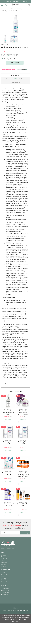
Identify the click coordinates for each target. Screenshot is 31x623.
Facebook (6, 588)
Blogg (3, 576)
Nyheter (3, 578)
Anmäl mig (25, 533)
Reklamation (5, 559)
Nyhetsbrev (4, 580)
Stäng (17, 621)
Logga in (3, 566)
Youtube (5, 594)
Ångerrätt (4, 562)
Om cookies (4, 582)
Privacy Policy (5, 574)
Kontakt (3, 564)
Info (13, 621)
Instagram (6, 590)
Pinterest (6, 592)
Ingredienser (14, 82)
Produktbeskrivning (15, 75)
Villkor (3, 560)
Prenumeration (5, 557)
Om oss (3, 572)
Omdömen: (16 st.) (9, 56)
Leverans (3, 555)
